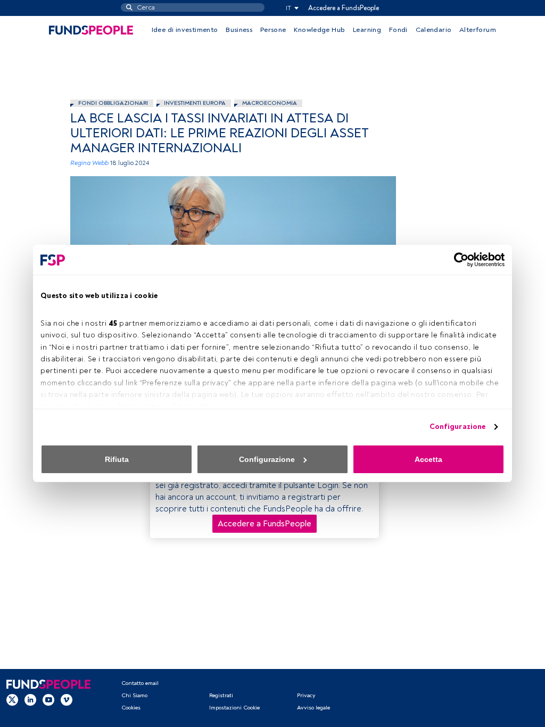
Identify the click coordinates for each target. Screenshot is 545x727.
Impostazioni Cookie (234, 707)
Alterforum (477, 30)
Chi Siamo (134, 695)
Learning (367, 30)
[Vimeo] (66, 700)
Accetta (428, 459)
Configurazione (457, 426)
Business (239, 30)
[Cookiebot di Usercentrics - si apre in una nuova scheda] (458, 259)
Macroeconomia (269, 103)
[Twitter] (12, 700)
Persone (273, 30)
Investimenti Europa (195, 103)
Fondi (398, 30)
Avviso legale (313, 707)
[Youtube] (48, 700)
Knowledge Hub (319, 30)
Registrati (221, 695)
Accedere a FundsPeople (343, 8)
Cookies (131, 707)
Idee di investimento (185, 30)
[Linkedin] (30, 700)
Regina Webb (89, 163)
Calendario (434, 30)
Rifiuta (117, 459)
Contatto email (140, 683)
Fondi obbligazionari (113, 103)
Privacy (306, 695)
